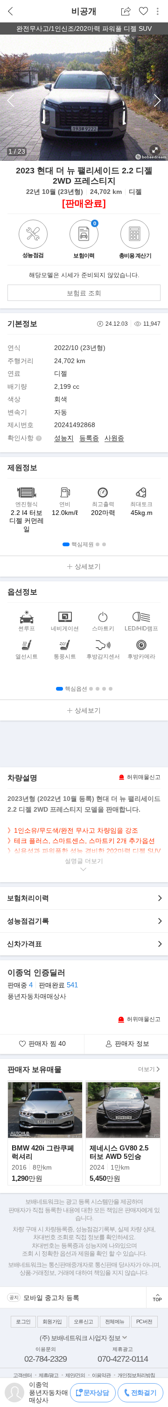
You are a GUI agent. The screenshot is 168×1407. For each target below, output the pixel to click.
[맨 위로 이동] (157, 1297)
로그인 (23, 1321)
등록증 (89, 438)
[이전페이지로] (10, 11)
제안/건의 (75, 1375)
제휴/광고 (48, 1375)
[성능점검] (33, 246)
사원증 (114, 438)
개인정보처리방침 (136, 1375)
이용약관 (101, 1375)
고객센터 (22, 1375)
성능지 (64, 438)
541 (72, 985)
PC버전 (144, 1321)
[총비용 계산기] (134, 235)
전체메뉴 (115, 1321)
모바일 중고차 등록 (51, 1297)
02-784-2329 (45, 1359)
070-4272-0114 (123, 1359)
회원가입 (52, 1321)
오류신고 (83, 1321)
